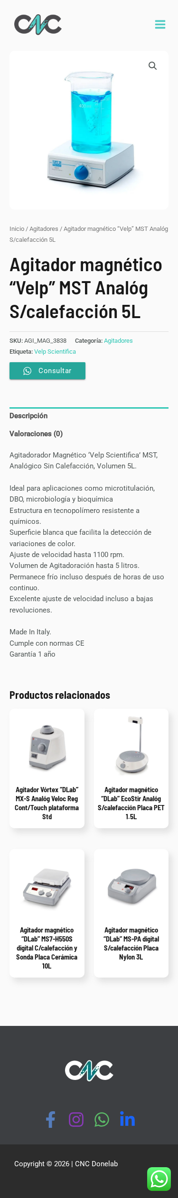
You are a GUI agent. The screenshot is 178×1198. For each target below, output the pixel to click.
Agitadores (43, 228)
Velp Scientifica (55, 351)
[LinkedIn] (127, 1119)
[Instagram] (76, 1119)
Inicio (16, 228)
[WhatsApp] (101, 1119)
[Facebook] (50, 1119)
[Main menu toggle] (160, 24)
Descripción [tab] (28, 416)
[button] (152, 65)
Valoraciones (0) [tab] (36, 434)
